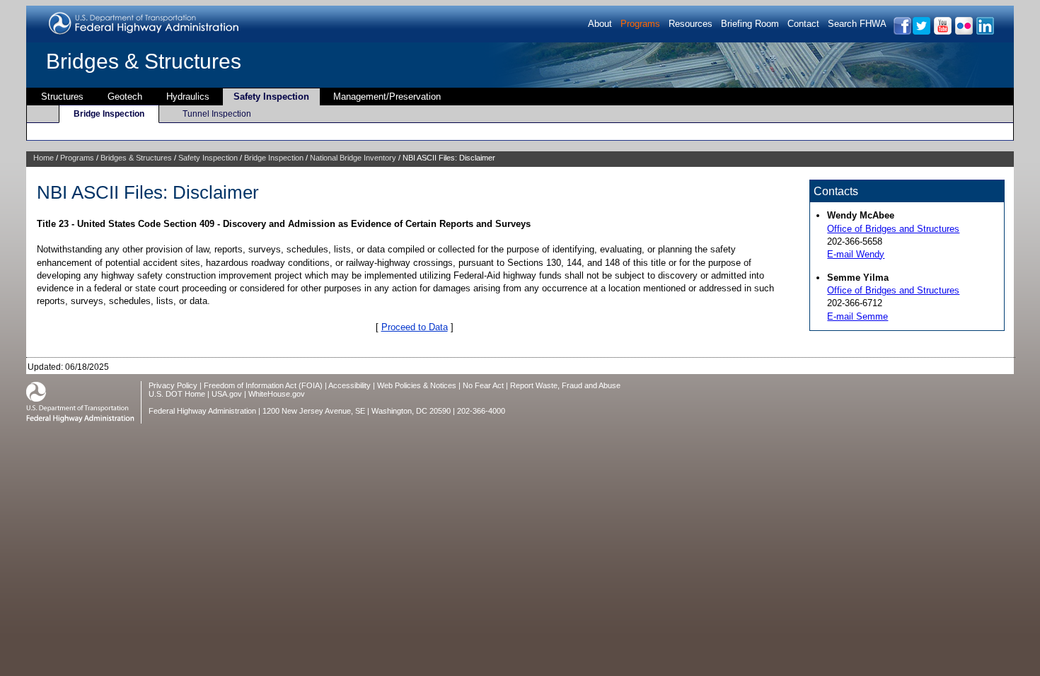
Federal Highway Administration (202, 411)
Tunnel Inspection (217, 114)
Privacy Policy (173, 385)
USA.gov (227, 394)
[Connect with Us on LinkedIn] (984, 32)
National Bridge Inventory (353, 157)
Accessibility (349, 385)
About (600, 23)
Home (43, 157)
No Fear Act (483, 385)
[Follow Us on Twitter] (920, 32)
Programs (640, 23)
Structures (62, 96)
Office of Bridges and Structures (893, 228)
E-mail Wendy (855, 254)
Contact (803, 23)
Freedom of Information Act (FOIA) (263, 385)
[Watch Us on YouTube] (942, 32)
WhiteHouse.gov (276, 394)
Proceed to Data (414, 327)
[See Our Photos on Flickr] (963, 32)
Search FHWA (857, 23)
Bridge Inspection (109, 114)
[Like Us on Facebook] (901, 32)
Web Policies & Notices (416, 385)
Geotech (125, 96)
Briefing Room (750, 23)
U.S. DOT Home (177, 394)
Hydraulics (187, 96)
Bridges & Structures (143, 61)
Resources (690, 23)
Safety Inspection (271, 96)
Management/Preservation (387, 96)
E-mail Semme (857, 316)
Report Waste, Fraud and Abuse (565, 385)
